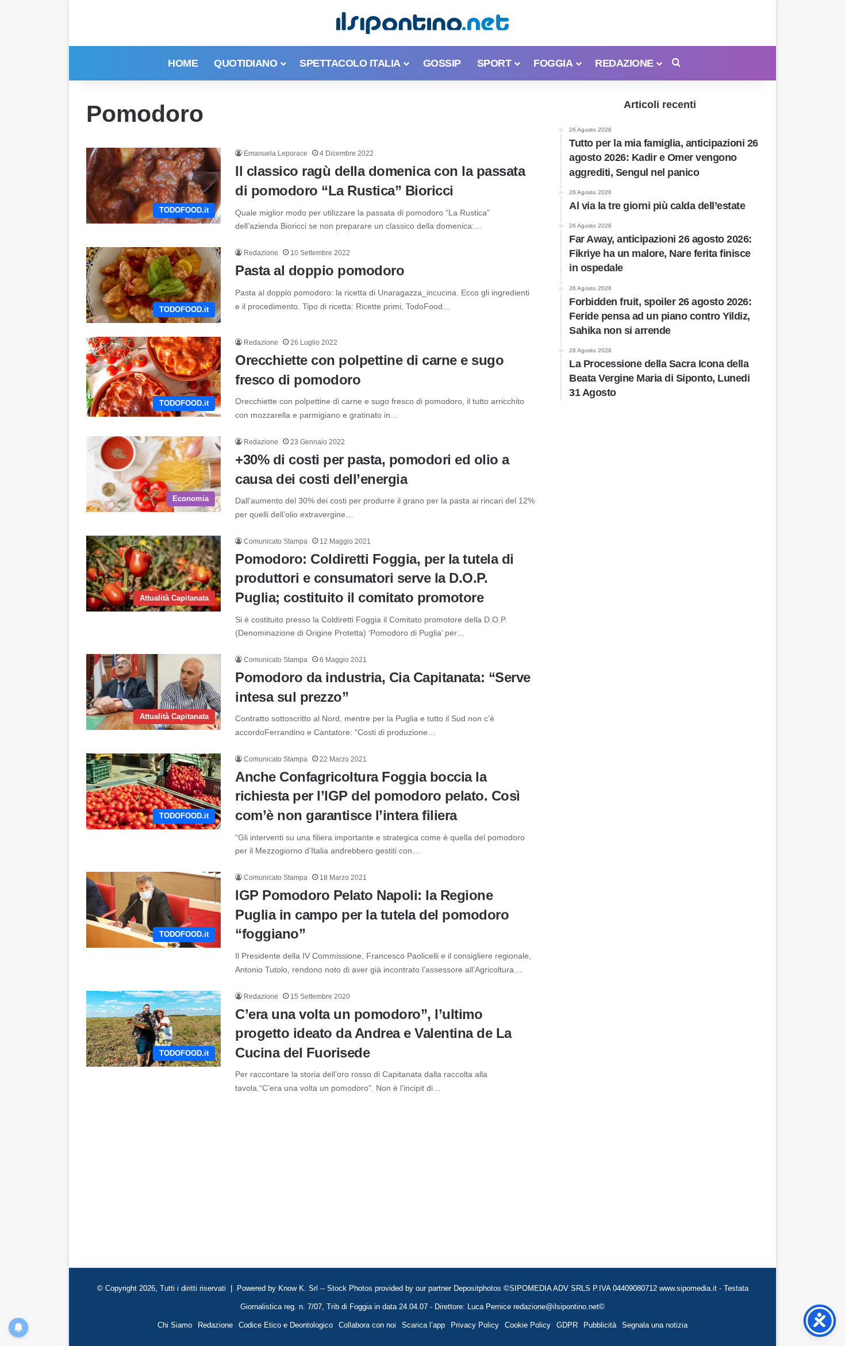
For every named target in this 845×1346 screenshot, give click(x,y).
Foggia (553, 63)
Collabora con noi (367, 1325)
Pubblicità (599, 1325)
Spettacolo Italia (350, 63)
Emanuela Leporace (276, 153)
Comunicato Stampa (276, 541)
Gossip (442, 63)
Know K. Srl (298, 1288)
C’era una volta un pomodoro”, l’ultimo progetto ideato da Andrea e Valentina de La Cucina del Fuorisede (373, 1033)
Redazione (624, 63)
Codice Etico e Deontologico (286, 1325)
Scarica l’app (423, 1325)
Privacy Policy (475, 1325)
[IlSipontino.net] (422, 23)
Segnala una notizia (654, 1325)
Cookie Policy (528, 1325)
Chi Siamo (175, 1325)
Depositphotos (479, 1288)
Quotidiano (245, 63)
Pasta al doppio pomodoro (319, 270)
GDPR (567, 1325)
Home (183, 63)
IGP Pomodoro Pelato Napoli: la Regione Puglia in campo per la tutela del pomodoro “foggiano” (372, 914)
